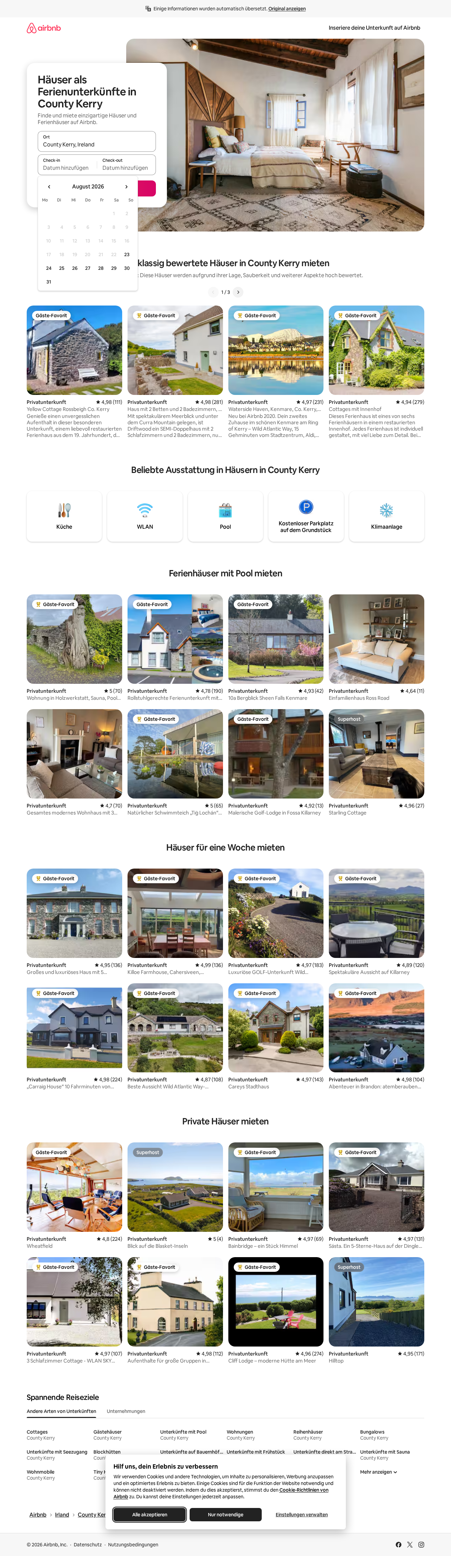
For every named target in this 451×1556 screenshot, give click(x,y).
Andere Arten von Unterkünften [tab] (61, 1411)
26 (74, 268)
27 (87, 268)
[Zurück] (213, 292)
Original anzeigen (287, 9)
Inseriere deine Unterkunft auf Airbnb (374, 27)
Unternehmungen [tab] (126, 1411)
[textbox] (67, 168)
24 (48, 268)
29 (114, 268)
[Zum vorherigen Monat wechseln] (49, 187)
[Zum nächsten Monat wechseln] (126, 187)
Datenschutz (88, 1545)
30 (127, 268)
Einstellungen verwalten (302, 1515)
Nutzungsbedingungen (133, 1545)
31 (48, 282)
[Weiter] (238, 292)
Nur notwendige (225, 1515)
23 (127, 254)
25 (61, 268)
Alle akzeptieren (149, 1515)
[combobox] (97, 144)
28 (100, 268)
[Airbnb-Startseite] (44, 27)
